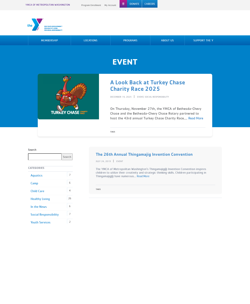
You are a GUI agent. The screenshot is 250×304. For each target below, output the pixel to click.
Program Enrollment (91, 5)
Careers (90, 253)
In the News (39, 206)
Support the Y (203, 40)
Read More (195, 118)
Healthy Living (40, 199)
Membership (49, 40)
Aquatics (37, 175)
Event (140, 96)
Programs (130, 40)
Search (32, 149)
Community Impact (141, 253)
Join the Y (91, 272)
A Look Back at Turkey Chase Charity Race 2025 (147, 85)
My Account (110, 5)
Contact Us (92, 258)
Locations (90, 40)
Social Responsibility (157, 96)
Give (88, 267)
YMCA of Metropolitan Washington (48, 4)
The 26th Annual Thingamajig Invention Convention (144, 154)
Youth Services (41, 222)
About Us (167, 40)
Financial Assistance (97, 262)
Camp (34, 183)
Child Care (37, 191)
